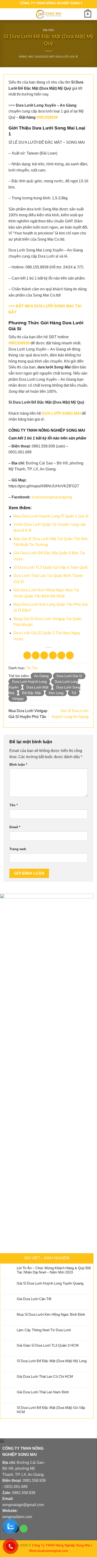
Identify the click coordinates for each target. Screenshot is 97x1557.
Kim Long (56, 693)
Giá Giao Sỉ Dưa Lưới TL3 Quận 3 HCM (48, 1345)
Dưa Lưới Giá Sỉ (66, 56)
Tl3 (73, 693)
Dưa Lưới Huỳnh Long (29, 682)
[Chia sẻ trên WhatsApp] (27, 655)
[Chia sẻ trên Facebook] (36, 655)
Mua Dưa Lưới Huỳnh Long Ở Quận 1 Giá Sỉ (51, 516)
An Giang (41, 676)
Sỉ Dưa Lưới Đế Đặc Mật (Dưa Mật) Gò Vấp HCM (51, 1410)
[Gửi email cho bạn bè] (53, 655)
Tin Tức (48, 30)
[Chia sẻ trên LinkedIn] (70, 655)
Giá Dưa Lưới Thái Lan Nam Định (43, 1392)
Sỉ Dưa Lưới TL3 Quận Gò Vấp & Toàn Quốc (51, 567)
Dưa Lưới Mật (37, 687)
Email (14, 827)
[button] (9, 14)
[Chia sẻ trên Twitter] (44, 655)
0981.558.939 (34, 1480)
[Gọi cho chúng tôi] (24, 1528)
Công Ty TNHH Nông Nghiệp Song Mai (61, 1545)
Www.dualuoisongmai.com (48, 1551)
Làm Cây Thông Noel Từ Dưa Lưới (44, 1330)
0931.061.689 (16, 1487)
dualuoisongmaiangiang (52, 497)
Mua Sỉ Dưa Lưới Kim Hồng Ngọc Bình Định (51, 1314)
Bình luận (18, 764)
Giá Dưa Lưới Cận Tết (34, 1299)
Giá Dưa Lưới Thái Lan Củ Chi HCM (45, 1376)
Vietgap (18, 699)
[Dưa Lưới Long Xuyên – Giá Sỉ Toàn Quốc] (48, 14)
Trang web (17, 849)
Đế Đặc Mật (31, 693)
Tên (13, 805)
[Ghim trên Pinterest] (61, 655)
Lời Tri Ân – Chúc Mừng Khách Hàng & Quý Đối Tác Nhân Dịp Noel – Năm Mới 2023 (54, 1270)
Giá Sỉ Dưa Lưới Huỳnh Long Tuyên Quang (50, 1283)
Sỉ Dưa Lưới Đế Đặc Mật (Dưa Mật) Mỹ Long (52, 1361)
